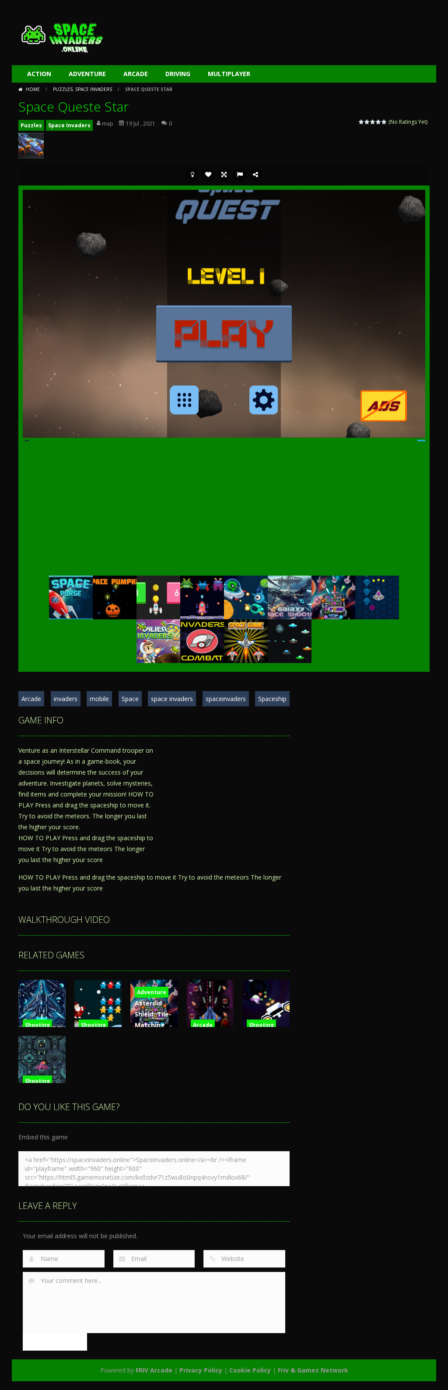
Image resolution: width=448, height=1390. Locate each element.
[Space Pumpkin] (114, 596)
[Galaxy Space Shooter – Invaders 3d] (290, 596)
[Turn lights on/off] (192, 174)
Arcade (135, 74)
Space (130, 699)
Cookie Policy (250, 1370)
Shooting (37, 1025)
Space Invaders (93, 89)
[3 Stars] (373, 121)
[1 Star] (361, 121)
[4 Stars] (379, 121)
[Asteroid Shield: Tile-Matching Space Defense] (333, 596)
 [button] (239, 174)
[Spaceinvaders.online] (62, 36)
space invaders (172, 699)
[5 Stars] (384, 121)
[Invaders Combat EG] (202, 640)
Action (39, 74)
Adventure (87, 74)
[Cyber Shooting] (377, 596)
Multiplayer (229, 74)
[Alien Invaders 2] (158, 640)
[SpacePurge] (71, 596)
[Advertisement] (270, 35)
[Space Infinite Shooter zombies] (246, 596)
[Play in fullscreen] (224, 174)
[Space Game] (246, 640)
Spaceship (272, 699)
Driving (177, 74)
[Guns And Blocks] (158, 596)
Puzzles (63, 89)
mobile (99, 699)
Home (32, 89)
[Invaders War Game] (202, 596)
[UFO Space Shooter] (290, 640)
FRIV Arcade (154, 1370)
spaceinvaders (226, 699)
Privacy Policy (200, 1370)
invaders (65, 699)
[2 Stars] (367, 121)
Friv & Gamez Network (313, 1370)
